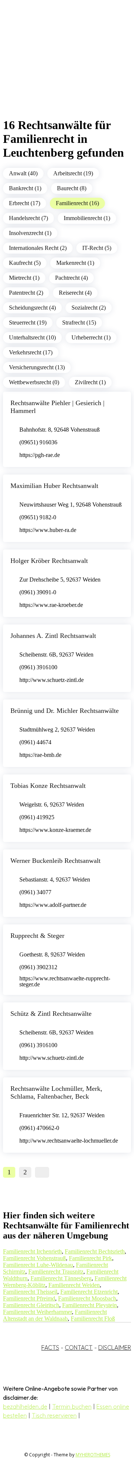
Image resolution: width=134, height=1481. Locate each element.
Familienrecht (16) (77, 203)
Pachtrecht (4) (71, 278)
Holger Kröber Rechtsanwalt (49, 560)
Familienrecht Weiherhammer (37, 1312)
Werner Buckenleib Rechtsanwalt (55, 860)
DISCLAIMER (114, 1347)
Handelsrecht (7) (28, 218)
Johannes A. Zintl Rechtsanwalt (53, 635)
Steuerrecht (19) (28, 322)
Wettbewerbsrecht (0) (34, 382)
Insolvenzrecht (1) (30, 233)
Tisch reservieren (54, 1415)
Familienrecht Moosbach (87, 1298)
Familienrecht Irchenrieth (32, 1251)
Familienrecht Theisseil (30, 1292)
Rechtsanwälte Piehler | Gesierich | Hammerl (57, 406)
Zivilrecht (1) (90, 382)
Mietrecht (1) (24, 278)
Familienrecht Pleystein (89, 1305)
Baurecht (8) (71, 188)
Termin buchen (72, 1406)
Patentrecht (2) (26, 292)
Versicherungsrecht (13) (37, 367)
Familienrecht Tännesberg (61, 1278)
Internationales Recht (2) (38, 248)
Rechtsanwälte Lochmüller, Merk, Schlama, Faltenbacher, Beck (56, 1092)
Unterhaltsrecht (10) (32, 337)
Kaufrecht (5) (25, 263)
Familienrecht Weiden (74, 1285)
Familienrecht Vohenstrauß (34, 1258)
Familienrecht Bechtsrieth (95, 1251)
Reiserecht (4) (75, 292)
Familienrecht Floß (93, 1318)
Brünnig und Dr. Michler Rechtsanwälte (64, 710)
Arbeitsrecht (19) (73, 173)
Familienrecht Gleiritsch (31, 1305)
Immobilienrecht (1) (87, 218)
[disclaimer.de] (59, 68)
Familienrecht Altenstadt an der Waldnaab (55, 1315)
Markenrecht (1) (75, 263)
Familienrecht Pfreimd (29, 1298)
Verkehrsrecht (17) (30, 352)
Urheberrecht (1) (91, 337)
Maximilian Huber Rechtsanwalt (54, 485)
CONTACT (79, 1347)
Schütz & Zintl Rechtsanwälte (51, 1013)
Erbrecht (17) (24, 203)
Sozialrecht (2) (88, 307)
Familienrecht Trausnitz (55, 1271)
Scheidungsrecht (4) (32, 307)
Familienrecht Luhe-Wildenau (38, 1265)
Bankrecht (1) (25, 188)
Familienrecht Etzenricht (89, 1292)
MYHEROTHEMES (93, 1455)
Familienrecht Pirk (90, 1258)
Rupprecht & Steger (37, 935)
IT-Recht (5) (96, 248)
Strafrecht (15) (79, 322)
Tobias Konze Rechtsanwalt (48, 785)
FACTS (50, 1347)
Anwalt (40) (23, 173)
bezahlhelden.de (25, 1406)
